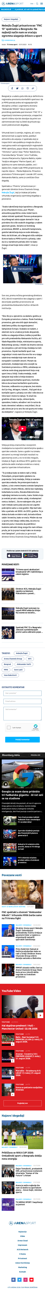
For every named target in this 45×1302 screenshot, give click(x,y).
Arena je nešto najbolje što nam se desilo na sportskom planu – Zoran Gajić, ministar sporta (29, 1189)
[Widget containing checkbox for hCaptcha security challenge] (22, 727)
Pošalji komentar (22, 739)
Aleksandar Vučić (24, 664)
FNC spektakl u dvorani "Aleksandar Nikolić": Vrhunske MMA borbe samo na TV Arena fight (22, 915)
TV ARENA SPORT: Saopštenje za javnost (29, 1203)
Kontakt (22, 1272)
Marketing (22, 1267)
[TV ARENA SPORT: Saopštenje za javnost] (8, 1204)
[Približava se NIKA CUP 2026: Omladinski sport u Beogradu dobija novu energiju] (22, 1134)
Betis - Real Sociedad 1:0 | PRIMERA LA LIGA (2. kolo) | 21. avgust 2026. (29, 1039)
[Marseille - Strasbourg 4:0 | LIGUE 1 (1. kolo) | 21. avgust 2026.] (8, 1073)
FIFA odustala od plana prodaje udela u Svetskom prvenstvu (28, 860)
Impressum (22, 1245)
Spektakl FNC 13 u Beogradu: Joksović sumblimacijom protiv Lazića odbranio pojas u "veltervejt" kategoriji (29, 629)
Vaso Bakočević (10, 675)
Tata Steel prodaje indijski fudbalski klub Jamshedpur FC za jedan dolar (29, 819)
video (22, 1236)
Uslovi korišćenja (22, 1263)
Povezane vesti (10, 564)
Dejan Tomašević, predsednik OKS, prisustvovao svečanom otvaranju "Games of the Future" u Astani (29, 1172)
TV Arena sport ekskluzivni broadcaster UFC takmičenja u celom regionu (29, 572)
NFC (30, 659)
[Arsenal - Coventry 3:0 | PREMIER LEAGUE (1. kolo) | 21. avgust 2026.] (8, 1056)
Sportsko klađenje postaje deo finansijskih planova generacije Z (28, 833)
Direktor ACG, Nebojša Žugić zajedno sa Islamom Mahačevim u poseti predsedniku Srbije (28, 591)
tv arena (12, 1287)
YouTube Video (11, 991)
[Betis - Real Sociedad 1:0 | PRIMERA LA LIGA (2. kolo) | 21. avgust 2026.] (8, 1039)
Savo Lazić (18, 670)
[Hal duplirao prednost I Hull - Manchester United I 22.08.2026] (22, 1006)
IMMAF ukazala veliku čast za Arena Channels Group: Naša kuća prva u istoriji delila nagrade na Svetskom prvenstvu (29, 972)
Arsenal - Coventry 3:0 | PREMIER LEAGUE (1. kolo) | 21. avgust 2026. (28, 1056)
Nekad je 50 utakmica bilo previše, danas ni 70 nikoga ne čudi (29, 846)
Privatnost (22, 1258)
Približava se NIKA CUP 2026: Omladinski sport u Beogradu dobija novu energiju (22, 1155)
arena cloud (23, 1241)
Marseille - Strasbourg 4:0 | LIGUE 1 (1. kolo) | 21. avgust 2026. (28, 1073)
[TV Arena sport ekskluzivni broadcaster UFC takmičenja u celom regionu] (8, 575)
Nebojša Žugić (8, 192)
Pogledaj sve (35, 755)
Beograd (7, 664)
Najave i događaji (11, 19)
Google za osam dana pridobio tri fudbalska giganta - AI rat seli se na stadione (22, 795)
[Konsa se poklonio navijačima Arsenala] (8, 1090)
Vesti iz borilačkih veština (13, 907)
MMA (6, 670)
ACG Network (22, 1249)
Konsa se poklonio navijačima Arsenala (29, 1089)
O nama (22, 1254)
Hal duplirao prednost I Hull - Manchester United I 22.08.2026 (20, 1027)
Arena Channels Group (13, 659)
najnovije (22, 1232)
